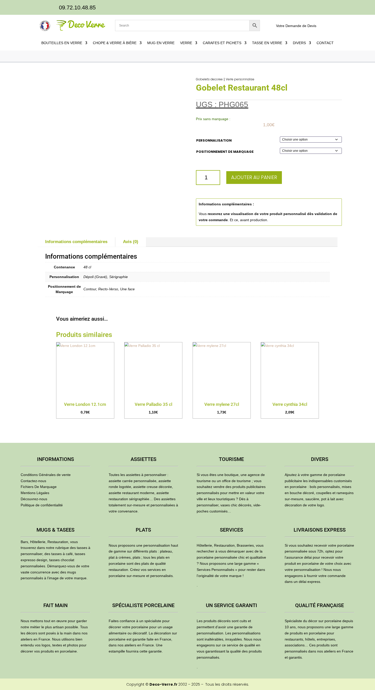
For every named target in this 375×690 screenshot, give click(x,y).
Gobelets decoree (209, 79)
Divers (299, 43)
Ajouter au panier (254, 177)
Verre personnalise (240, 79)
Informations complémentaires (76, 241)
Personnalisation (214, 140)
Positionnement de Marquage (225, 151)
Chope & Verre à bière (114, 43)
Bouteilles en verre (61, 43)
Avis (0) (130, 241)
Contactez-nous (33, 481)
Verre (186, 43)
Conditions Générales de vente (46, 475)
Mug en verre (160, 43)
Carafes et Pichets (222, 43)
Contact (325, 43)
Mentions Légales (35, 493)
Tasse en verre (267, 43)
